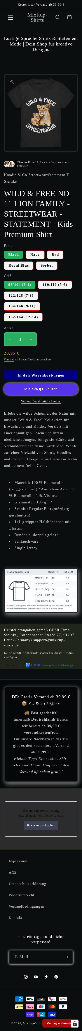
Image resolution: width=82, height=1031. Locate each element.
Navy (35, 254)
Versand (9, 359)
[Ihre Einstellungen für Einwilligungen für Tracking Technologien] (75, 1024)
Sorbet (47, 265)
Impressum (18, 861)
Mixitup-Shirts (33, 1023)
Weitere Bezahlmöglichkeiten (41, 401)
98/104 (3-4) (19, 285)
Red (55, 254)
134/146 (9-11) (22, 306)
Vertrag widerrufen (60, 1023)
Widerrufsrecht (21, 895)
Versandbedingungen (26, 906)
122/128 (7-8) (21, 295)
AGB (13, 872)
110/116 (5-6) (55, 285)
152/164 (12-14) (23, 317)
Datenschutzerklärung (27, 884)
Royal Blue (19, 265)
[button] (10, 17)
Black (13, 254)
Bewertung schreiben (41, 825)
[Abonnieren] (66, 957)
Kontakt (15, 918)
